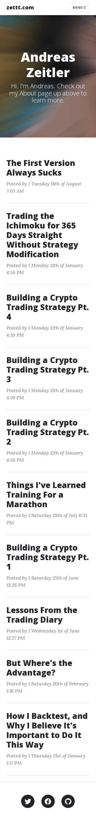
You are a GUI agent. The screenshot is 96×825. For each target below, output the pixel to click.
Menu (78, 7)
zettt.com (20, 7)
